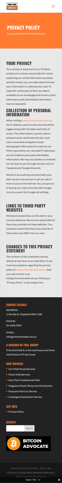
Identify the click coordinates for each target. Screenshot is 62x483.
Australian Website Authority (37, 472)
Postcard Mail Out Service (22, 391)
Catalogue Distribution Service (25, 396)
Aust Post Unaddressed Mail (24, 379)
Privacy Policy (16, 411)
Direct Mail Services (19, 374)
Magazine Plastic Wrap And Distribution (30, 385)
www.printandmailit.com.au (37, 120)
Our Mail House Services (21, 368)
